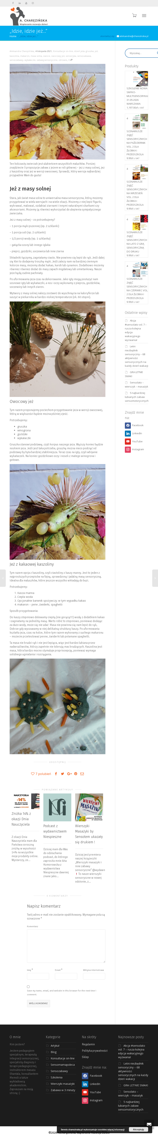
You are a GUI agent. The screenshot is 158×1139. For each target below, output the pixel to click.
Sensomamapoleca (63, 1064)
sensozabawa (84, 55)
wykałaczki (29, 59)
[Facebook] (13, 3)
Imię (29, 970)
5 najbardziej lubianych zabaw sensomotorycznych (137, 396)
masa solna (36, 55)
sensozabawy (16, 59)
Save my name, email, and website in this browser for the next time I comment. (61, 992)
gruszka (90, 51)
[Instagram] (32, 3)
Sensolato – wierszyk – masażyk (130, 1093)
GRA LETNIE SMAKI (136, 1085)
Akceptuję (138, 1129)
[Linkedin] (19, 3)
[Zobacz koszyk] (134, 15)
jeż (96, 51)
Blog (53, 1052)
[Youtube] (26, 3)
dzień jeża (79, 51)
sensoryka (71, 55)
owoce (46, 55)
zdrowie (63, 59)
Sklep (85, 1057)
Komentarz (32, 926)
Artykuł (55, 1045)
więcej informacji (115, 1129)
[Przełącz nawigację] (144, 15)
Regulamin (88, 1044)
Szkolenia (56, 1077)
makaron (24, 55)
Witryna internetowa (93, 970)
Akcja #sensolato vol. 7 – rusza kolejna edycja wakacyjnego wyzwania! (131, 1051)
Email (58, 970)
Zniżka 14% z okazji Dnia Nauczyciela (21, 819)
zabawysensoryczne (47, 59)
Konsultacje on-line (63, 51)
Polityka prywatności (95, 1050)
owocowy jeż (58, 55)
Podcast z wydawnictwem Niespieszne (55, 831)
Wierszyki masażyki (63, 1084)
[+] (26, 801)
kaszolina (14, 55)
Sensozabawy (59, 1071)
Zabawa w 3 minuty (63, 1090)
